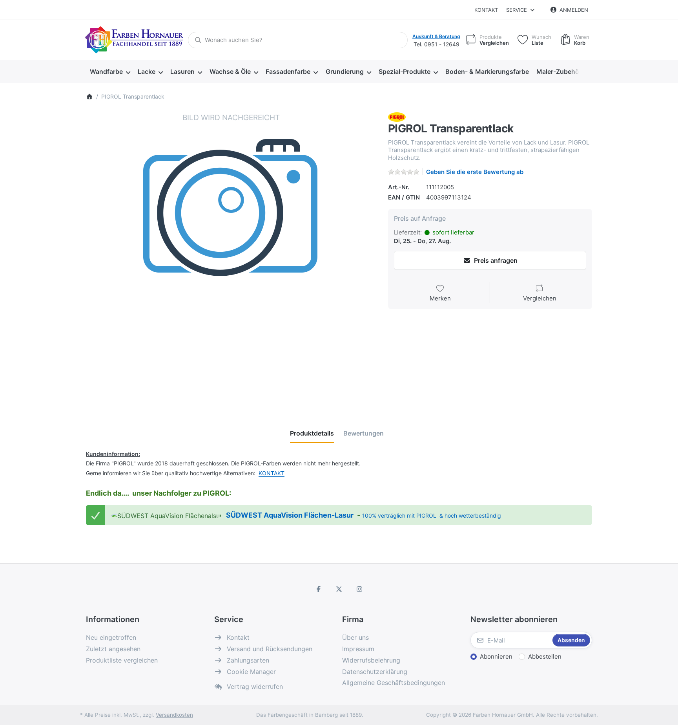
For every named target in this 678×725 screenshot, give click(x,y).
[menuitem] (110, 72)
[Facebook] (319, 589)
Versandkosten (174, 715)
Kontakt (486, 10)
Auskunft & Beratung (436, 36)
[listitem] (231, 257)
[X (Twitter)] (339, 589)
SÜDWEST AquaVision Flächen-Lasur (290, 515)
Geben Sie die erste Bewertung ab (474, 172)
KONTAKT (271, 473)
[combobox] (298, 40)
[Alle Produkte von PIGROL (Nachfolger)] (397, 116)
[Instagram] (359, 589)
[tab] (312, 433)
